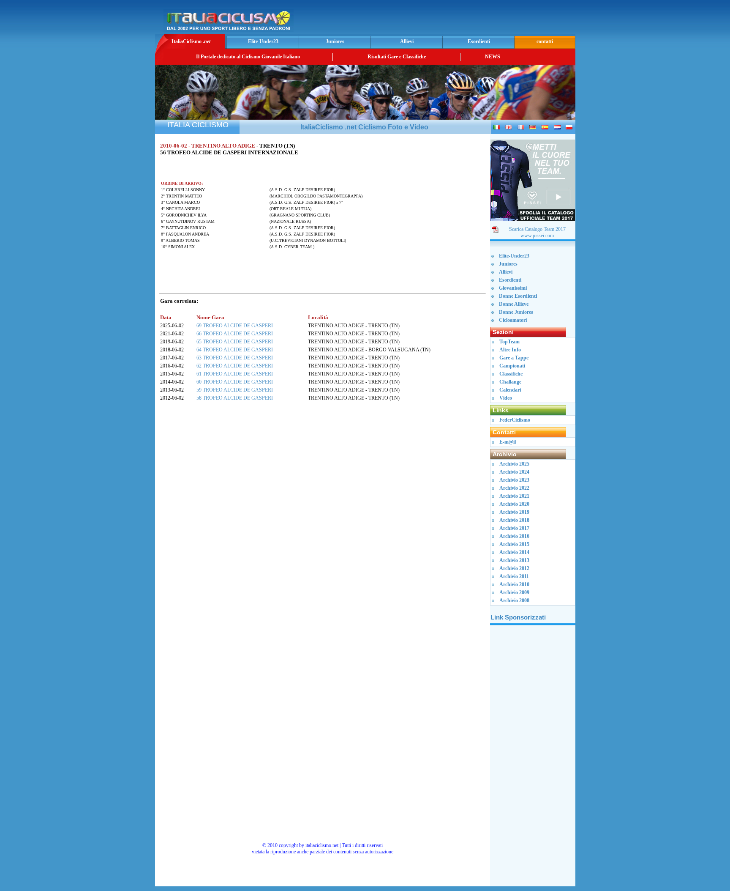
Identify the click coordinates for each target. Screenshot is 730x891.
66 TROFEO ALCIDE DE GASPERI (234, 334)
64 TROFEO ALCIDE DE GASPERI (234, 350)
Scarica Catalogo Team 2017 (537, 229)
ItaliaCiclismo (191, 41)
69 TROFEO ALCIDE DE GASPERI (234, 326)
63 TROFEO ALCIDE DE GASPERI (234, 358)
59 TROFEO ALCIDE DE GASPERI (234, 390)
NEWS (492, 57)
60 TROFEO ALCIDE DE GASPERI (234, 382)
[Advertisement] (474, 19)
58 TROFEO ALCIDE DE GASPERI (234, 398)
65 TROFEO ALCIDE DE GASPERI (234, 342)
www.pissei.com (537, 236)
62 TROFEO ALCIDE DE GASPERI (234, 366)
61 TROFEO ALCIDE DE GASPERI (234, 374)
